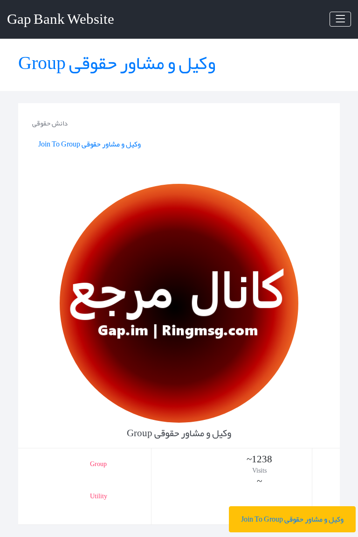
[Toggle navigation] (340, 19)
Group (98, 463)
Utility (98, 495)
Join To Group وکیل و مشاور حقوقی (292, 519)
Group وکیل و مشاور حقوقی (116, 63)
